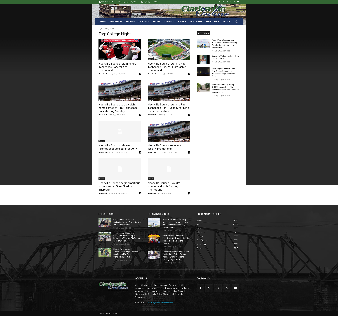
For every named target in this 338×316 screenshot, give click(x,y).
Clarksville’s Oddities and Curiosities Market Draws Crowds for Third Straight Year (127, 222)
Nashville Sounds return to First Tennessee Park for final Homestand (117, 67)
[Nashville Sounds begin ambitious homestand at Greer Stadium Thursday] (119, 169)
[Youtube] (238, 1)
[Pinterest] (227, 1)
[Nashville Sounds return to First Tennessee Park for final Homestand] (119, 49)
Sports (101, 59)
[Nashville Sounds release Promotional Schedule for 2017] (119, 131)
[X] (234, 1)
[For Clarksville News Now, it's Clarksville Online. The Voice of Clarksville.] (113, 286)
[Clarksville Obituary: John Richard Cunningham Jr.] (203, 59)
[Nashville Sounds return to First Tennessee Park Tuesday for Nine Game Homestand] (169, 90)
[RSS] (230, 1)
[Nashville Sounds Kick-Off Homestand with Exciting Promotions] (169, 169)
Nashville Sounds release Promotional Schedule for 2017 (117, 147)
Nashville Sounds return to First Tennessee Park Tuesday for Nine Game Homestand (168, 108)
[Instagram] (223, 1)
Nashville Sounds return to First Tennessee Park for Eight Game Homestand (167, 67)
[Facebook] (219, 1)
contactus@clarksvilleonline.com (159, 302)
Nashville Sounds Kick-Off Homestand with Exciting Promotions (164, 186)
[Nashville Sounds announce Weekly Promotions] (169, 131)
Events (101, 100)
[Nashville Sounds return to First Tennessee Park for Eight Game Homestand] (169, 49)
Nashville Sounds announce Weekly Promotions (165, 147)
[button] (236, 21)
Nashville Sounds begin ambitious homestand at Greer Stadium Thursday (119, 186)
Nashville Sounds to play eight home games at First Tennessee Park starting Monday (118, 108)
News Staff (102, 74)
